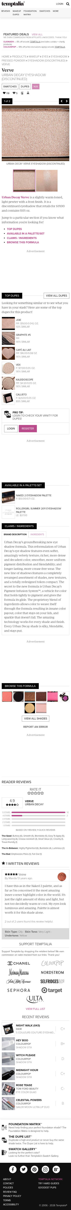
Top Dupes (14, 229)
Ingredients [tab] (37, 534)
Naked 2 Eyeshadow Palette (33, 495)
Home (5, 56)
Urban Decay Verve (15, 197)
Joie (18, 320)
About (7, 1179)
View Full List (35, 1009)
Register (28, 428)
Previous (61, 101)
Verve (8, 70)
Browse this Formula (23, 242)
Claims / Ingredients (22, 238)
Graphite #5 (23, 334)
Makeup (34, 56)
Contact (8, 1183)
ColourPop (9, 47)
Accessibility (11, 1204)
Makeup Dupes (17, 13)
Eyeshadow (59, 56)
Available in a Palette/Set (25, 233)
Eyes (45, 56)
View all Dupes (56, 295)
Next (66, 101)
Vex (18, 364)
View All (37, 34)
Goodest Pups (47, 1187)
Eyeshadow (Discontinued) (46, 60)
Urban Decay (13, 75)
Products (19, 56)
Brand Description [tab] (15, 534)
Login (59, 3)
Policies (8, 1187)
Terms (7, 1200)
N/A (36, 86)
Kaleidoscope (24, 379)
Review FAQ (10, 1191)
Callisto (21, 394)
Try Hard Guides (48, 1183)
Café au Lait (23, 349)
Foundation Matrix (30, 13)
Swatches (44, 11)
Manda (13, 878)
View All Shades (35, 718)
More (56, 11)
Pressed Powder (13, 60)
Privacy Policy (12, 1196)
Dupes (25, 86)
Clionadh (8, 41)
